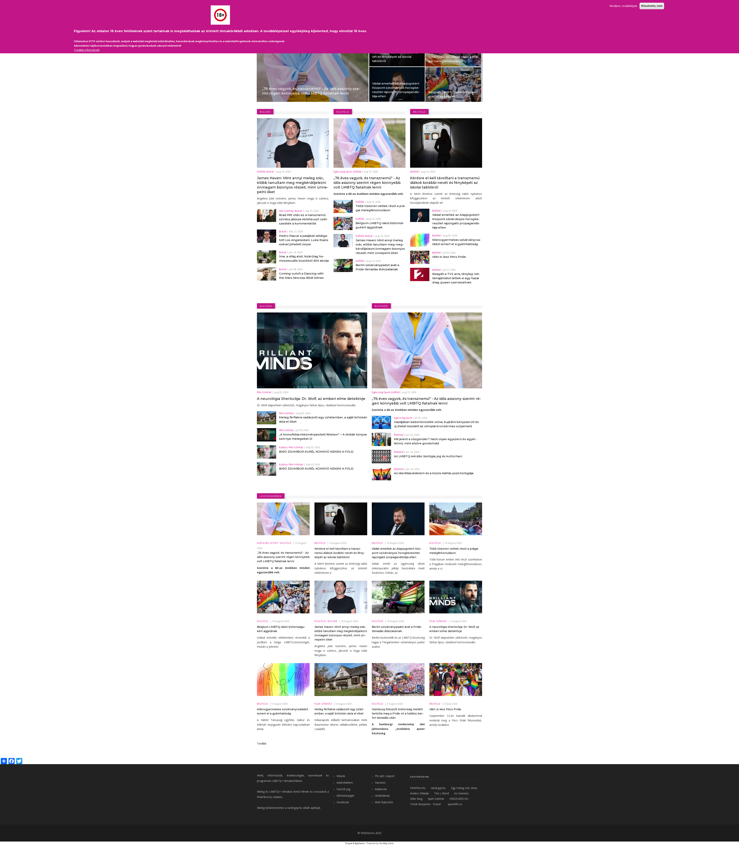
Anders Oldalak (419, 793)
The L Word (441, 793)
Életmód (398, 434)
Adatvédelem (345, 782)
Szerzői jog (343, 789)
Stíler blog (416, 799)
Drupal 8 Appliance (354, 843)
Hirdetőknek (382, 795)
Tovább (261, 743)
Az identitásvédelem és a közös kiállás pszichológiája (433, 473)
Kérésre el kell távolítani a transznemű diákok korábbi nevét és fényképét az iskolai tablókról (285, 54)
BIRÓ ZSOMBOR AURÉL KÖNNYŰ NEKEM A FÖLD (316, 451)
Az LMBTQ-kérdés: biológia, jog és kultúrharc (428, 456)
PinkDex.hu (368, 833)
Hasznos (380, 782)
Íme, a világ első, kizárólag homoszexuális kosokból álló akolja (304, 258)
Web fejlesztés (384, 802)
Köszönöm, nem (651, 5)
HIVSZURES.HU (459, 799)
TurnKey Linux (386, 843)
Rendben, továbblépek (623, 6)
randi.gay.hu (294, 808)
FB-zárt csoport (385, 776)
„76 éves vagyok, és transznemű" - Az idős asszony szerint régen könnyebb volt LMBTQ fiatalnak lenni (367, 182)
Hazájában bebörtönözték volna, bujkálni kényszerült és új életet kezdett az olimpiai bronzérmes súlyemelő (436, 424)
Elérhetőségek (345, 795)
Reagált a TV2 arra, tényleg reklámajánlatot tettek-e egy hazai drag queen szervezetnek (456, 278)
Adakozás (381, 789)
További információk (86, 50)
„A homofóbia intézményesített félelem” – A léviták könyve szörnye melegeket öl (323, 437)
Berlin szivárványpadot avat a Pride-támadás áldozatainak (377, 267)
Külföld (325, 87)
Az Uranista (461, 793)
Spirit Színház (436, 799)
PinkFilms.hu (264, 797)
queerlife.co (455, 804)
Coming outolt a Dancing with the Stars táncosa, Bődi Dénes (301, 276)
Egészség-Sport (343, 171)
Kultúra (283, 447)
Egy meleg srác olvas (464, 788)
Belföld (269, 78)
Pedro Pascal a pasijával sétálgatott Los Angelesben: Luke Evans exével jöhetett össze (303, 240)
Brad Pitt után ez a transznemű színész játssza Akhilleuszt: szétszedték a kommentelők (303, 219)
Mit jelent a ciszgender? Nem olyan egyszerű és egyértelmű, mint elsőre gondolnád (435, 441)
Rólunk (341, 776)
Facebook (343, 802)
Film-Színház (286, 211)
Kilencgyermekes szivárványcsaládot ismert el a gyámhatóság (456, 242)
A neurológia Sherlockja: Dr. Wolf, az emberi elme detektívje (311, 399)
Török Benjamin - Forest (425, 804)
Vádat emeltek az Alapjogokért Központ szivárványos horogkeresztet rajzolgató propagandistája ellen (285, 90)
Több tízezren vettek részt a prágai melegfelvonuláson (343, 59)
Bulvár (402, 78)
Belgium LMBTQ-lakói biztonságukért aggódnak (342, 94)
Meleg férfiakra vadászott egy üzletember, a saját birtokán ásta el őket (323, 419)
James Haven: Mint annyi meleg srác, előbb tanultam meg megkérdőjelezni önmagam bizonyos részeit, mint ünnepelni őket (427, 88)
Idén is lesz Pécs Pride (449, 257)
